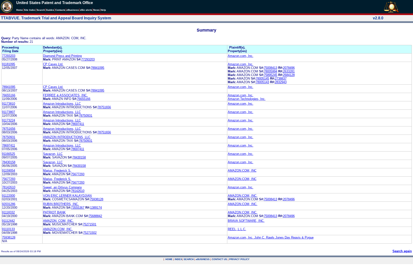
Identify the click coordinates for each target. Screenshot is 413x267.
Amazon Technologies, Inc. (247, 99)
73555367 (77, 207)
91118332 (8, 212)
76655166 (8, 95)
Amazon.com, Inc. (240, 56)
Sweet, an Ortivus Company (62, 187)
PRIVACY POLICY (239, 259)
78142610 (8, 187)
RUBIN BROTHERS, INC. (61, 204)
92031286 (8, 204)
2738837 (281, 78)
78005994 (270, 71)
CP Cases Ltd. (53, 64)
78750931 (85, 115)
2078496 (289, 68)
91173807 (8, 112)
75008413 (270, 68)
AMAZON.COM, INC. (242, 195)
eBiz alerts (86, 10)
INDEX (178, 259)
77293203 (8, 56)
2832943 (281, 82)
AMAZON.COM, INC (242, 170)
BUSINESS (203, 259)
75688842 (95, 216)
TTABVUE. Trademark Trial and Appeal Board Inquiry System (56, 18)
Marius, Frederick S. (57, 170)
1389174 (96, 207)
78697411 (77, 124)
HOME (169, 259)
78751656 (104, 107)
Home (19, 10)
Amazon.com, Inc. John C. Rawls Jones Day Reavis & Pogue (271, 237)
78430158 (79, 157)
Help (103, 10)
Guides (50, 10)
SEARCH (189, 259)
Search (41, 10)
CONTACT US (219, 259)
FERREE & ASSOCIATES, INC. (65, 95)
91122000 (8, 195)
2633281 (289, 71)
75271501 (89, 224)
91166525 (8, 154)
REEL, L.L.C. (237, 229)
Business (72, 10)
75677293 (77, 174)
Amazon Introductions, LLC (62, 103)
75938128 (96, 199)
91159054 (8, 170)
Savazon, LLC (53, 154)
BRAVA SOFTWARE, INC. (246, 221)
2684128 (289, 75)
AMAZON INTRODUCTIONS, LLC (66, 137)
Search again (402, 251)
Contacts (60, 10)
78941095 (97, 68)
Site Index (30, 10)
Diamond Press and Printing (62, 56)
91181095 (8, 64)
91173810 (8, 103)
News (96, 10)
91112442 (8, 221)
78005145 (262, 78)
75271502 (90, 232)
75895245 (270, 75)
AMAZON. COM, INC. (58, 221)
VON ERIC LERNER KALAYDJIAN (67, 195)
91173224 (8, 120)
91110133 (8, 229)
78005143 (262, 82)
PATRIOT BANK (54, 212)
